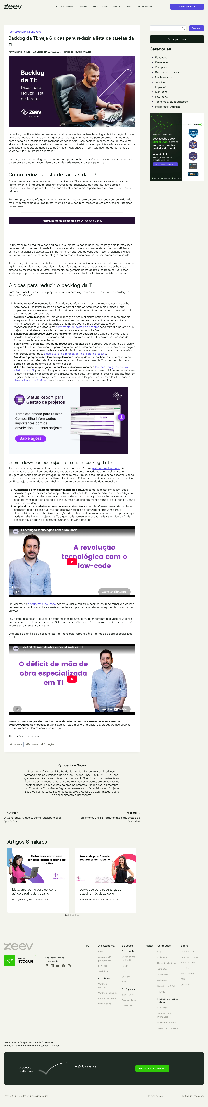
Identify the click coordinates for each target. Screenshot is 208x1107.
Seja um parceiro (144, 6)
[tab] (66, 915)
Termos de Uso (155, 1095)
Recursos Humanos (167, 72)
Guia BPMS (162, 974)
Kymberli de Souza (21, 51)
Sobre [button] (128, 6)
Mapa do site (187, 973)
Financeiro (161, 62)
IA (57, 6)
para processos (105, 960)
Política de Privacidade (193, 1095)
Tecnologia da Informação (171, 102)
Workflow (103, 971)
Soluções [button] (83, 6)
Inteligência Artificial (167, 107)
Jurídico (160, 82)
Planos (95, 6)
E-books (161, 991)
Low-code (16, 744)
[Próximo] (130, 880)
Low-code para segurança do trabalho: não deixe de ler (100, 891)
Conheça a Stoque (190, 956)
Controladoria (163, 77)
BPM (100, 951)
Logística (160, 87)
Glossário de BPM (166, 986)
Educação (161, 57)
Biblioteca (162, 957)
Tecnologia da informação (25, 32)
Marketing (161, 92)
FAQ (183, 979)
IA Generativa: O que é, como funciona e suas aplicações (33, 817)
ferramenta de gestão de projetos (77, 327)
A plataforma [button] (67, 6)
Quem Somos (187, 951)
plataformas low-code (106, 468)
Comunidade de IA (166, 963)
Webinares (162, 980)
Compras (161, 67)
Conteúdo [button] (115, 6)
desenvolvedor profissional (30, 380)
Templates (162, 968)
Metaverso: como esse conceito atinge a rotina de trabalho (34, 891)
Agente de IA (104, 956)
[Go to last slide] (13, 880)
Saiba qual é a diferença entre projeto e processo (75, 353)
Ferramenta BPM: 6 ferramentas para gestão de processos (109, 817)
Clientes (104, 6)
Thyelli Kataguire (24, 899)
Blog (159, 951)
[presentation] (38, 865)
